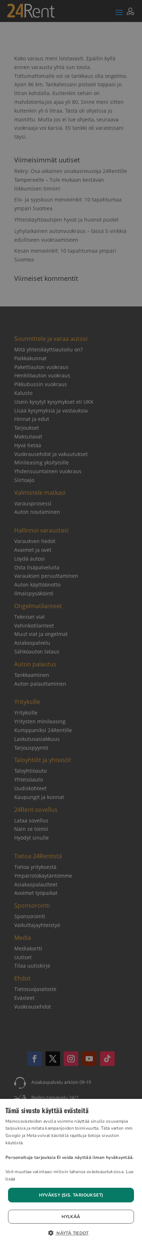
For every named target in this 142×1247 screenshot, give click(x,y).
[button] (71, 1233)
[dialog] (71, 1173)
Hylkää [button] (71, 1217)
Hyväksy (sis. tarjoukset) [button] (71, 1195)
